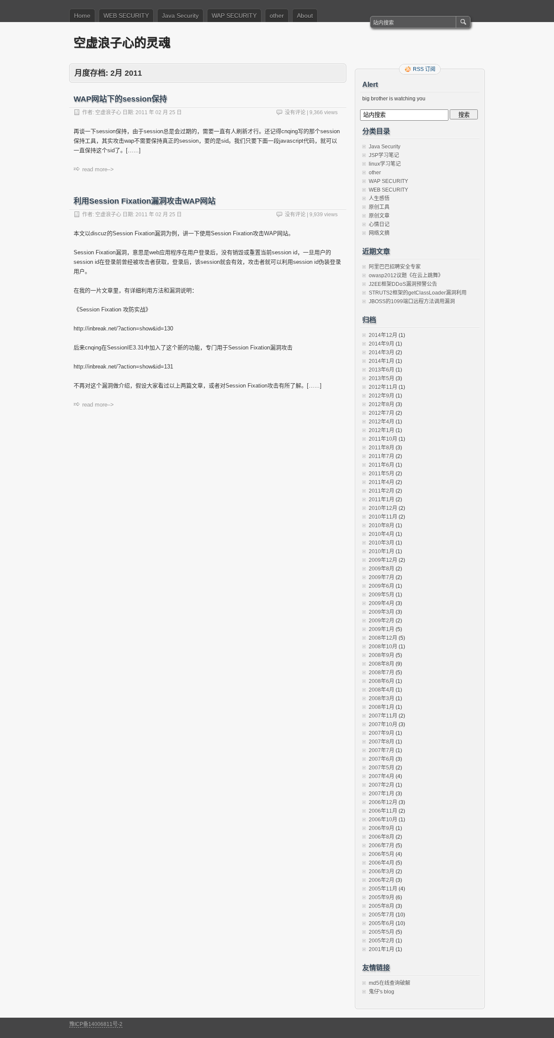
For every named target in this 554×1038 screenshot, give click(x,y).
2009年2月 (381, 621)
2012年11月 (383, 387)
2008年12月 (383, 638)
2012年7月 (381, 413)
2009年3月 (381, 612)
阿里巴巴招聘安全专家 (395, 267)
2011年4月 (381, 482)
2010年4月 (381, 534)
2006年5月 (381, 854)
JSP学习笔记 (384, 155)
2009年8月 (381, 569)
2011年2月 (381, 491)
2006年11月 (383, 811)
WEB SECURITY (126, 15)
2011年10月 (383, 439)
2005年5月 (381, 932)
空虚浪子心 (108, 112)
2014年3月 (381, 352)
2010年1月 (381, 551)
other (277, 15)
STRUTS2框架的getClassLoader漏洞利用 (418, 293)
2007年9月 (381, 733)
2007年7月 (381, 750)
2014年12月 (383, 335)
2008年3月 (381, 698)
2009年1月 (381, 629)
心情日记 (379, 224)
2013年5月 (381, 378)
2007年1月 (381, 794)
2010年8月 (381, 525)
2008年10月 (383, 647)
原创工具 (379, 207)
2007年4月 (381, 776)
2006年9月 (381, 828)
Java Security (180, 15)
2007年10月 (383, 724)
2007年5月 (381, 768)
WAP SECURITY (234, 15)
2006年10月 (383, 820)
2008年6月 (381, 681)
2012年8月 (381, 404)
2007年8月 (381, 742)
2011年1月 (381, 500)
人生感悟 (379, 198)
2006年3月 (381, 871)
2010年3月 (381, 543)
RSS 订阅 (424, 69)
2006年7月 (381, 846)
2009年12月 (383, 560)
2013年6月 (381, 370)
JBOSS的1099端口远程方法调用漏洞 (412, 301)
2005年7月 (381, 915)
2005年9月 (381, 897)
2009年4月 (381, 603)
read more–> (98, 169)
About (305, 15)
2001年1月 (381, 949)
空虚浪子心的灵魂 (122, 42)
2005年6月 (381, 923)
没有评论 (295, 112)
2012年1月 (381, 430)
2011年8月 (381, 448)
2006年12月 (383, 802)
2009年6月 (381, 586)
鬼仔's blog (381, 992)
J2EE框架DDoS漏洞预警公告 (403, 284)
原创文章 (379, 216)
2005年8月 (381, 906)
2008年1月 (381, 707)
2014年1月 (381, 361)
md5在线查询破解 (389, 983)
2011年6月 (381, 465)
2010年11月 (383, 517)
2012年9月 (381, 396)
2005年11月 (383, 889)
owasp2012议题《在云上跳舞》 (406, 275)
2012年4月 (381, 422)
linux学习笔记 (385, 164)
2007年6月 (381, 759)
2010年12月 (383, 508)
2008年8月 (381, 664)
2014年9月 (381, 344)
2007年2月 (381, 785)
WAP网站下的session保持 (120, 99)
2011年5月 (381, 474)
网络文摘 (379, 233)
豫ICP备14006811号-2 (95, 1024)
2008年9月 (381, 655)
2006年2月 (381, 880)
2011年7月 (381, 456)
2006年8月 (381, 837)
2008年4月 (381, 690)
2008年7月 (381, 673)
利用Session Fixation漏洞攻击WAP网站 (145, 201)
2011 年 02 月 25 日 (158, 112)
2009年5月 (381, 595)
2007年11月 (383, 716)
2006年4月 (381, 863)
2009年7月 (381, 577)
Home (82, 15)
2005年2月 (381, 941)
